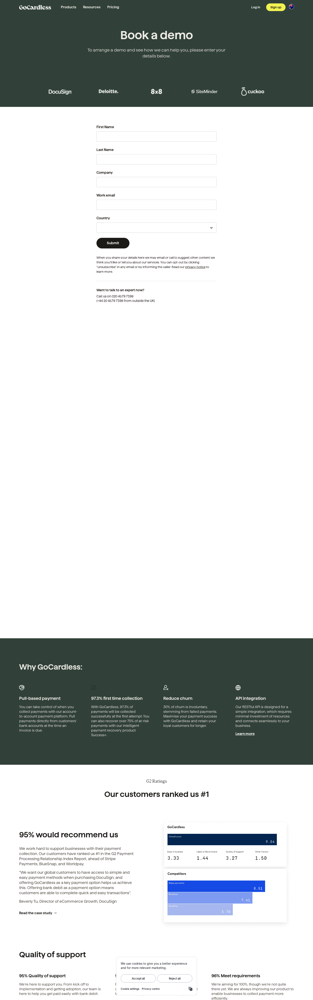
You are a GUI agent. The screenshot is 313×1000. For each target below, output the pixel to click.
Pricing (113, 7)
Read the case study (35, 913)
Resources (92, 7)
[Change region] (291, 6)
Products (68, 7)
